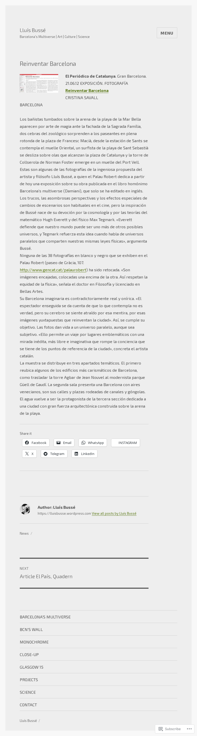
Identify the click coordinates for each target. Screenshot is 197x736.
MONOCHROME (34, 641)
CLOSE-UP (29, 654)
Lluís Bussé (33, 30)
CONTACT (28, 704)
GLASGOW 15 (31, 667)
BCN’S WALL (31, 629)
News (24, 533)
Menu (167, 32)
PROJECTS (29, 679)
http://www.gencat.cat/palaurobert (53, 269)
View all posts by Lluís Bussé (114, 513)
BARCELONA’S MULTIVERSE (45, 616)
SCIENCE (28, 692)
